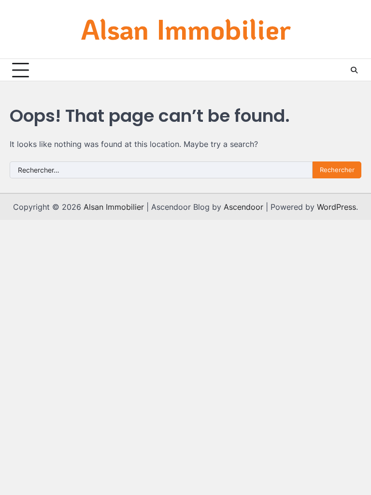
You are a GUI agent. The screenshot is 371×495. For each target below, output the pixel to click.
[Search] (354, 70)
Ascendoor (243, 207)
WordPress (336, 207)
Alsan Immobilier (186, 28)
